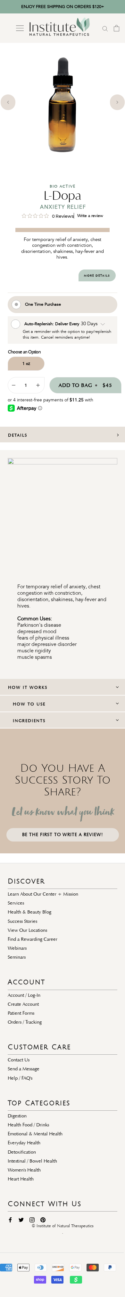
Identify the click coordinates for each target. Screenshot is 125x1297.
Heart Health (21, 1179)
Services (16, 903)
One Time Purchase (43, 304)
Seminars (17, 957)
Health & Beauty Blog (29, 912)
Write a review (90, 215)
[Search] (105, 28)
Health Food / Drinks (28, 1125)
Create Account (23, 1004)
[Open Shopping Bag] (116, 28)
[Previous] (8, 102)
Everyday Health (24, 1143)
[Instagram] (32, 1219)
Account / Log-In (24, 995)
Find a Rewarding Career (32, 939)
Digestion (17, 1116)
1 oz (26, 363)
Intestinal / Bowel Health (32, 1161)
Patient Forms (21, 1013)
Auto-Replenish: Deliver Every (52, 323)
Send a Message (23, 1069)
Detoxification (22, 1152)
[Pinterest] (43, 1219)
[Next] (117, 102)
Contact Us (18, 1060)
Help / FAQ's (20, 1078)
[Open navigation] (20, 28)
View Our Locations (27, 930)
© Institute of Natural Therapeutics (63, 1226)
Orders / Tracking (25, 1022)
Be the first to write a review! (62, 834)
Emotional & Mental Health (35, 1134)
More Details (97, 276)
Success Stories (22, 921)
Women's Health (24, 1170)
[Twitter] (21, 1219)
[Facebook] (10, 1219)
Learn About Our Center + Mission (43, 894)
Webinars (17, 948)
